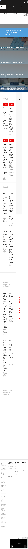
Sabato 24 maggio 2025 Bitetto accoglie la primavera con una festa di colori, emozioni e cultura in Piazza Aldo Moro (5, 311)
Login (25, 2)
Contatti (3, 11)
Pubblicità (10, 11)
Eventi (20, 7)
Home (2, 7)
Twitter (16, 473)
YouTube (16, 474)
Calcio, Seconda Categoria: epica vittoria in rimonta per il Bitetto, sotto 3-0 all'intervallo (11, 207)
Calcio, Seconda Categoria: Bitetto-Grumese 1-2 (5, 239)
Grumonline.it (10, 466)
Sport (14, 7)
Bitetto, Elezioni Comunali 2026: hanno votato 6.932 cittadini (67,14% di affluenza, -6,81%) (11, 155)
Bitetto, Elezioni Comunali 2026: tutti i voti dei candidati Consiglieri (11, 119)
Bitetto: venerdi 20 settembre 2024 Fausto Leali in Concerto (11, 350)
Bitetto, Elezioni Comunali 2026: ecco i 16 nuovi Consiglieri (13, 32)
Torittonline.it (10, 468)
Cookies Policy (2, 538)
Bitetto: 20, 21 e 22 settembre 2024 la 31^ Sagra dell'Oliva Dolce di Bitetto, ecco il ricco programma (5, 355)
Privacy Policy (8, 538)
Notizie (9, 7)
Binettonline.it (10, 476)
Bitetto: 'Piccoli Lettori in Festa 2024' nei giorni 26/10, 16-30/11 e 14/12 (11, 305)
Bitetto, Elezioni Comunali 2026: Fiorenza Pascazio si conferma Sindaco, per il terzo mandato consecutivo (5, 157)
